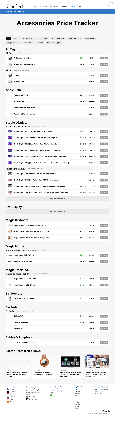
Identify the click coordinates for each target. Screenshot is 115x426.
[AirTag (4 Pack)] (10, 81)
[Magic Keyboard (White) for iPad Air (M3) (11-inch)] (10, 231)
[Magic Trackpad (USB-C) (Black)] (10, 285)
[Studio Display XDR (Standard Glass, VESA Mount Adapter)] (10, 174)
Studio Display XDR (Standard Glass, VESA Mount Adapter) (35, 174)
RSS (11, 402)
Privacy (109, 413)
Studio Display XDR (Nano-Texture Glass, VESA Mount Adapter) (36, 180)
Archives (77, 406)
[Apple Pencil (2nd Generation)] (10, 114)
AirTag (16, 75)
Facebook (12, 389)
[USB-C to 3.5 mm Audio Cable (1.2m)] (10, 342)
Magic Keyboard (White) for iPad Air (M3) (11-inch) (31, 231)
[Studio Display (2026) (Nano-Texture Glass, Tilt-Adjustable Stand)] (10, 144)
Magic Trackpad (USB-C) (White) (25, 279)
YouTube (12, 399)
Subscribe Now (57, 395)
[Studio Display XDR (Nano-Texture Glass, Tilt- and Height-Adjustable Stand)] (10, 193)
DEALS (80, 6)
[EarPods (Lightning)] (10, 322)
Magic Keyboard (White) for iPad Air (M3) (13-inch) (31, 238)
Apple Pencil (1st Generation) (24, 108)
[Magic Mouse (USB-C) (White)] (10, 255)
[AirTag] (10, 75)
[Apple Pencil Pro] (10, 101)
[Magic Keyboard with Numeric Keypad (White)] (10, 225)
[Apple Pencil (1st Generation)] (10, 108)
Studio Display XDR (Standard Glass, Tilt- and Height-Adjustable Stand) (39, 186)
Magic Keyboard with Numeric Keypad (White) (30, 225)
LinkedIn (12, 397)
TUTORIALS (43, 6)
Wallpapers (77, 393)
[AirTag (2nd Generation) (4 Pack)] (10, 64)
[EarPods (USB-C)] (10, 329)
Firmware (77, 402)
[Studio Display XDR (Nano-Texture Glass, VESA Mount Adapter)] (10, 180)
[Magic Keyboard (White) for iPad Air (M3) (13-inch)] (10, 238)
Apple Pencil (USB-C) (21, 95)
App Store (32, 397)
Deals (76, 398)
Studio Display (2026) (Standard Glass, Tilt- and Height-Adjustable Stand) (40, 156)
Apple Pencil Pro (20, 101)
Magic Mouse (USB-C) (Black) (24, 261)
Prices (76, 395)
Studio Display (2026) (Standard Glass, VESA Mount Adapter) (35, 138)
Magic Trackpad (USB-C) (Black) (25, 285)
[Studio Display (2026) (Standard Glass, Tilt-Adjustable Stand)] (10, 131)
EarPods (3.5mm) (20, 316)
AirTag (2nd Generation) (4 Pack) (25, 64)
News (76, 389)
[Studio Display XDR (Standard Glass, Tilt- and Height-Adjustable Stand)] (10, 186)
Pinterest (12, 394)
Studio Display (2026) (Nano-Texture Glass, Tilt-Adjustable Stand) (37, 144)
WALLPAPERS (54, 6)
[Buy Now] (104, 58)
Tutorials (77, 391)
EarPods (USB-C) (19, 328)
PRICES (73, 6)
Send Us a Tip (99, 391)
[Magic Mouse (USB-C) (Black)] (10, 261)
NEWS (34, 6)
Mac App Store (33, 399)
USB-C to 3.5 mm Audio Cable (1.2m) (26, 342)
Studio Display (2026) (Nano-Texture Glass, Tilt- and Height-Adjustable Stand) (41, 163)
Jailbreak (77, 404)
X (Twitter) (13, 392)
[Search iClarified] (108, 6)
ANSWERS (64, 6)
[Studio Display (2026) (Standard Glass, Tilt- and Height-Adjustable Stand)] (10, 156)
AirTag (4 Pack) (19, 81)
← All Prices (9, 35)
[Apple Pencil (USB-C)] (10, 95)
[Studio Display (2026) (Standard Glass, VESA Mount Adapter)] (10, 138)
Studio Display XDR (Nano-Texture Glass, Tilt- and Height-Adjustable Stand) (41, 192)
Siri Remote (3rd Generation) (24, 299)
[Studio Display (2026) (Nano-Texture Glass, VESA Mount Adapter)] (10, 150)
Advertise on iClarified (101, 389)
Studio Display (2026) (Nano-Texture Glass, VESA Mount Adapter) (37, 150)
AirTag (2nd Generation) (22, 58)
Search (76, 408)
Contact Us (98, 393)
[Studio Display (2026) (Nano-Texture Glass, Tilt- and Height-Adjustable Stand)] (10, 163)
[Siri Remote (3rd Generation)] (10, 299)
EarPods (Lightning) (21, 322)
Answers (77, 400)
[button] (57, 198)
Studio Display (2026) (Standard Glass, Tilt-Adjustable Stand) (35, 131)
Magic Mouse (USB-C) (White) (24, 255)
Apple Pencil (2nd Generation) (24, 114)
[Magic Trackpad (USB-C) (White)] (10, 279)
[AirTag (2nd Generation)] (10, 58)
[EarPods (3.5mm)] (10, 316)
